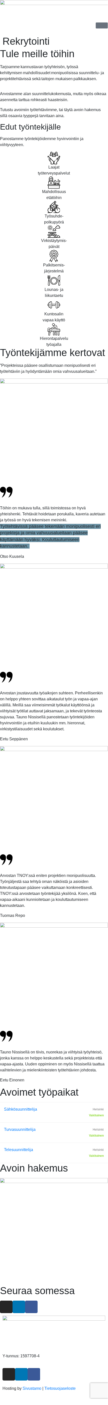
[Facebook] (31, 1307)
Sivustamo (32, 1388)
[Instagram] (6, 1307)
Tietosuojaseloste (60, 1388)
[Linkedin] (19, 1307)
